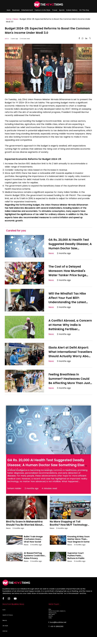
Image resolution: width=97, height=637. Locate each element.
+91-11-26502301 (56, 626)
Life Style (5, 625)
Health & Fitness (8, 615)
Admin (7, 38)
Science (5, 631)
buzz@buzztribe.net (58, 622)
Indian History (71, 10)
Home (8, 19)
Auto (8, 10)
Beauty (5, 620)
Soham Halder (14, 488)
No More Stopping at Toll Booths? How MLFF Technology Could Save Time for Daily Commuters (69, 526)
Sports (61, 10)
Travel (54, 10)
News (15, 19)
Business (16, 10)
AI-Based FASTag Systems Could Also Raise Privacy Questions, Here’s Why (34, 558)
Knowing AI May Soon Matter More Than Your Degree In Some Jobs (78, 540)
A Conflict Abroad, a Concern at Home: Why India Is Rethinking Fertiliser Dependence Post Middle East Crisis (70, 329)
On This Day (84, 10)
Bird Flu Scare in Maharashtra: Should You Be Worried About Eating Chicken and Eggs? (24, 525)
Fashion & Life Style (42, 10)
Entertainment (27, 10)
